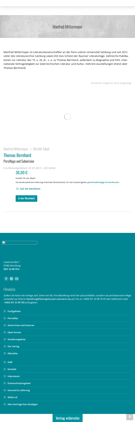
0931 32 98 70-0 (11, 269)
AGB (10, 362)
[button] (28, 189)
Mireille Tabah (41, 148)
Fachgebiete (14, 311)
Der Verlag (13, 346)
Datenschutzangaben (19, 383)
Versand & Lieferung (19, 390)
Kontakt (12, 369)
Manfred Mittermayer (16, 148)
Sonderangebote (16, 339)
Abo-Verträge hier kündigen (23, 404)
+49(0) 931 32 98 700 (14, 302)
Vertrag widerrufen (67, 418)
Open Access (14, 332)
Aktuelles (13, 353)
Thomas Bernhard (19, 158)
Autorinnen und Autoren (21, 325)
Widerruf (12, 397)
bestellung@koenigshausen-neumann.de (48, 298)
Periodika (13, 318)
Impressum (14, 376)
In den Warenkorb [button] (26, 198)
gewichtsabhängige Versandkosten (103, 182)
